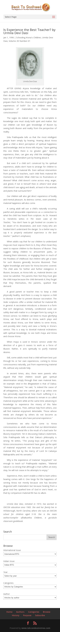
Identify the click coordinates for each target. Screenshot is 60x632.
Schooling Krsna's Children (28, 37)
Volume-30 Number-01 (19, 41)
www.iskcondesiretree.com (35, 628)
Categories (33, 611)
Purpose (27, 615)
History (15, 615)
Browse (46, 611)
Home (9, 611)
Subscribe (40, 615)
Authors (20, 611)
